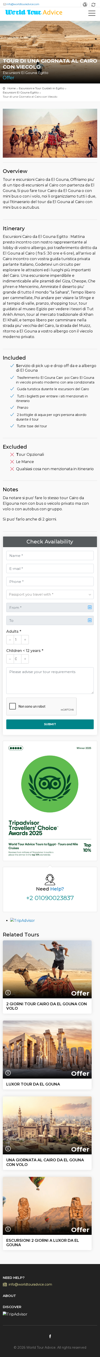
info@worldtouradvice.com (22, 4)
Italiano (85, 4)
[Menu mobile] (91, 14)
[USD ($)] (93, 4)
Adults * (13, 631)
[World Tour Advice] (34, 13)
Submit (50, 724)
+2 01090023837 (50, 898)
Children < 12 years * (24, 650)
